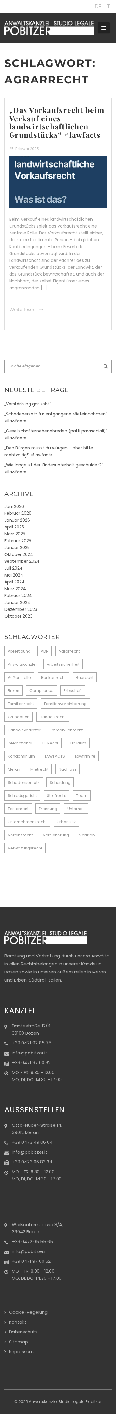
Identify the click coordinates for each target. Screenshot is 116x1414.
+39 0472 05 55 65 (32, 1241)
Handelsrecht (53, 717)
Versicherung (56, 835)
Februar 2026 (18, 513)
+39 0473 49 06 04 (32, 1142)
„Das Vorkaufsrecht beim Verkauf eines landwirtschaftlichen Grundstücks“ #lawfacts (56, 122)
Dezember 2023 (20, 609)
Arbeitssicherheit (63, 664)
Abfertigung (19, 651)
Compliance (41, 690)
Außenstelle (19, 677)
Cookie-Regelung (28, 1312)
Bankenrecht (53, 677)
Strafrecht (56, 795)
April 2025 (14, 527)
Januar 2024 (17, 602)
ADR (44, 651)
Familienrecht (21, 704)
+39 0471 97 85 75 (31, 1043)
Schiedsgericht (22, 795)
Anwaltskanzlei (22, 664)
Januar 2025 (17, 548)
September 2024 (22, 561)
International (20, 743)
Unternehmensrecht (27, 822)
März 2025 (14, 534)
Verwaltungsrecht (25, 848)
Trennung (48, 809)
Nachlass (67, 769)
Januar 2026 (17, 520)
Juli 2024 (13, 568)
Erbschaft (73, 690)
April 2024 (14, 582)
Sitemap (18, 1342)
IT (108, 6)
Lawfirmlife (85, 756)
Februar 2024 (18, 596)
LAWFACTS (55, 756)
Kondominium (21, 756)
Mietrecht (39, 769)
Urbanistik (66, 822)
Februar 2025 (17, 541)
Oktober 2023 (18, 616)
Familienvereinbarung (65, 704)
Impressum (21, 1351)
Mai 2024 (13, 575)
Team (81, 795)
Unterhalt (76, 809)
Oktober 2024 (18, 554)
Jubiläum (77, 743)
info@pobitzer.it (29, 1053)
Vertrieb (87, 835)
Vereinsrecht (20, 835)
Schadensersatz (24, 782)
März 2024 (15, 589)
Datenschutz (23, 1332)
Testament (18, 809)
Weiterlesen (22, 309)
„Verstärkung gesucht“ (27, 404)
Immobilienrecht (67, 730)
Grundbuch (18, 717)
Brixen (13, 690)
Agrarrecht (69, 651)
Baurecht (84, 677)
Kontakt (17, 1322)
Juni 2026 (14, 506)
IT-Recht (50, 743)
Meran (14, 769)
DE (98, 6)
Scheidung (60, 782)
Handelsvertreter (24, 730)
